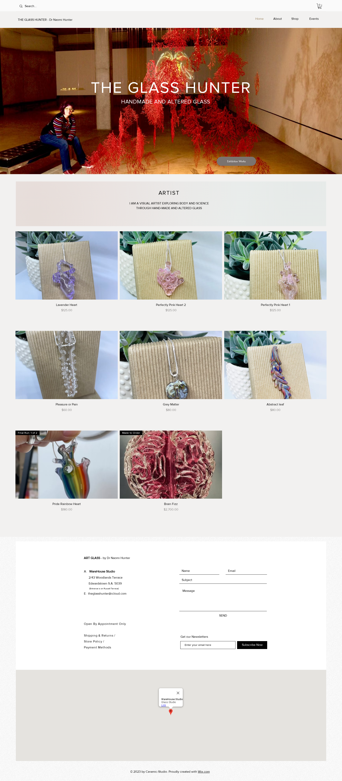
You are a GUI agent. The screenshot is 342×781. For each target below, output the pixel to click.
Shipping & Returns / (99, 635)
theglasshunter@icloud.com (107, 593)
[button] (320, 6)
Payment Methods (97, 647)
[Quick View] (66, 265)
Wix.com (204, 771)
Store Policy (93, 641)
